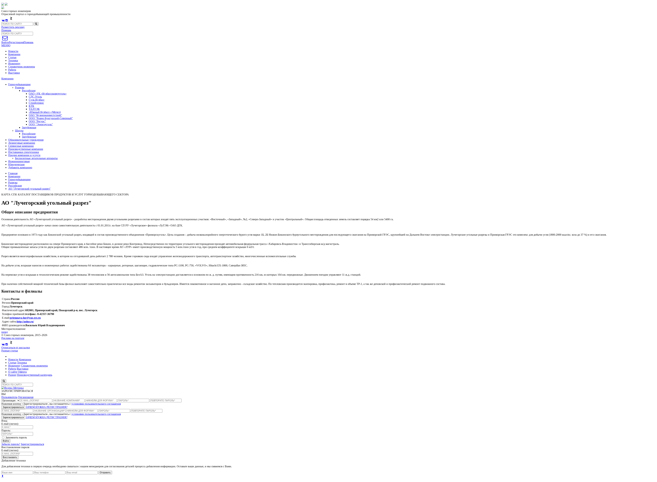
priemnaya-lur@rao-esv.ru (25, 317)
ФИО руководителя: (13, 325)
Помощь (6, 30)
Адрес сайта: (9, 321)
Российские (15, 185)
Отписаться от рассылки (15, 347)
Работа (12, 69)
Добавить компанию (20, 167)
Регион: (6, 302)
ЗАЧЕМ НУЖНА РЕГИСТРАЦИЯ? (46, 407)
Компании (14, 54)
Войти (6, 441)
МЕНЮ (5, 45)
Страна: (6, 299)
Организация (25, 397)
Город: (5, 306)
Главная (12, 173)
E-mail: (6, 317)
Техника (13, 60)
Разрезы (12, 182)
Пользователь (9, 397)
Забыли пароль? (10, 444)
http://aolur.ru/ (25, 321)
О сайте (12, 371)
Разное (12, 374)
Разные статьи (9, 350)
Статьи (12, 57)
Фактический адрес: (13, 310)
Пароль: (6, 430)
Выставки (14, 72)
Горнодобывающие (19, 179)
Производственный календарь (34, 374)
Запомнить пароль (16, 437)
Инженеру (14, 63)
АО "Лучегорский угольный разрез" (29, 188)
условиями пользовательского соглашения (96, 403)
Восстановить (10, 457)
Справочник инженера (21, 66)
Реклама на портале (12, 338)
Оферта (22, 371)
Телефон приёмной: (13, 314)
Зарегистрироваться (13, 407)
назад (4, 332)
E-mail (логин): (10, 423)
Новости (13, 51)
